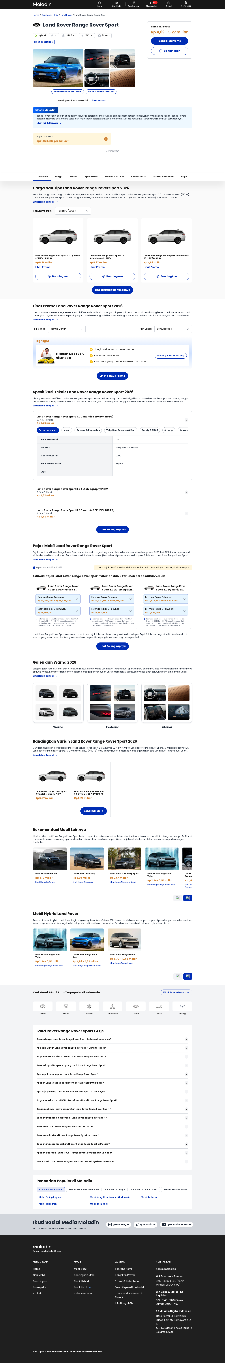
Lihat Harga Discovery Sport (123, 882)
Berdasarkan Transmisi (175, 1189)
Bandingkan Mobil (84, 1275)
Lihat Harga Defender (45, 882)
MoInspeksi (39, 1287)
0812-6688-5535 (166, 1281)
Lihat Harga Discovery (83, 882)
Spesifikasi (91, 176)
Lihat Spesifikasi (43, 41)
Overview (42, 176)
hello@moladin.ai (166, 1269)
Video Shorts (138, 176)
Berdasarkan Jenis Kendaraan (84, 1189)
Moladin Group (53, 1251)
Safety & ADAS (150, 430)
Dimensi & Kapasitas (88, 430)
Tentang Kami (123, 1269)
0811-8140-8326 (165, 1300)
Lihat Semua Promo (112, 376)
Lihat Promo (43, 267)
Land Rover (66, 15)
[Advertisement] (112, 160)
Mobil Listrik (81, 1287)
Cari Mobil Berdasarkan (50, 1189)
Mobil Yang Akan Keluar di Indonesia (110, 1197)
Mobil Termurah (48, 1203)
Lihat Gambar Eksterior (67, 91)
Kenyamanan (187, 430)
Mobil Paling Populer (50, 1197)
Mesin (67, 430)
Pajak (184, 176)
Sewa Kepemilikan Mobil (129, 1287)
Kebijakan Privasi (125, 1275)
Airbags (168, 430)
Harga (58, 176)
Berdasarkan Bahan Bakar (144, 1189)
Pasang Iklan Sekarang (170, 355)
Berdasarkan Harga (115, 1189)
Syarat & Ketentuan (127, 1281)
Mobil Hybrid (81, 1281)
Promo (73, 176)
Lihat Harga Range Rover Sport (87, 965)
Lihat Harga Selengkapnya (112, 290)
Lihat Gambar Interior (101, 91)
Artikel (37, 1293)
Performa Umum (48, 430)
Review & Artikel (114, 176)
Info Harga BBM (124, 1303)
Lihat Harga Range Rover (121, 963)
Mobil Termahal (99, 1203)
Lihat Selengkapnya (112, 529)
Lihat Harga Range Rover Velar (161, 884)
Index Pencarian (83, 1293)
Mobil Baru (80, 1269)
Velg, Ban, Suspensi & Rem (120, 430)
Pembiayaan (40, 1281)
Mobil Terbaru (149, 1197)
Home (36, 15)
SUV (56, 15)
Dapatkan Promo (169, 41)
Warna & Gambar (163, 176)
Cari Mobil (47, 15)
